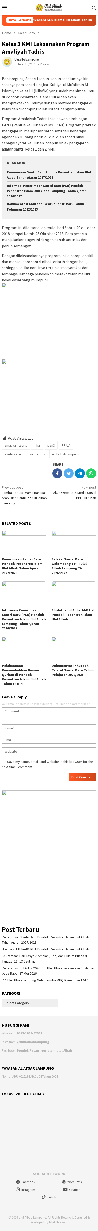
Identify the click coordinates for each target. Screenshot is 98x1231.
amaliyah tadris (16, 445)
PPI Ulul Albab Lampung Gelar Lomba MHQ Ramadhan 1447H (46, 980)
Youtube (74, 1190)
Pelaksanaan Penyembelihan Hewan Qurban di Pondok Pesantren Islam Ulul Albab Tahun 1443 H (24, 674)
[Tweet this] (69, 473)
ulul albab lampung (66, 454)
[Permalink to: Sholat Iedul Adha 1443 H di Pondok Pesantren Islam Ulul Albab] (74, 594)
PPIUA (66, 445)
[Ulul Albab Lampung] (49, 7)
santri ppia (37, 454)
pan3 (51, 445)
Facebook (28, 1182)
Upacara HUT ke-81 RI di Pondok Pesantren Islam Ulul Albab (45, 949)
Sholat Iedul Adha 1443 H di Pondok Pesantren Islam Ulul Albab (73, 614)
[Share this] (57, 473)
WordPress (74, 1182)
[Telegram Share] (80, 473)
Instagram (28, 1190)
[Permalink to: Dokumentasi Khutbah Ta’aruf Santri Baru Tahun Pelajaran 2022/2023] (74, 649)
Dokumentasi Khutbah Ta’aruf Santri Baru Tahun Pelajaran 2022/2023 (73, 670)
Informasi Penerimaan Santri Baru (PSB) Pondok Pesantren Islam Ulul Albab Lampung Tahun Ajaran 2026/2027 (47, 191)
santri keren (14, 454)
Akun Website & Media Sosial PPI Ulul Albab (74, 492)
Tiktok (51, 1197)
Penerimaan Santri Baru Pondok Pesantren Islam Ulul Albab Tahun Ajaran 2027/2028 (22, 566)
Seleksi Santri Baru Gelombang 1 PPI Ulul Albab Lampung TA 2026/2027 (69, 566)
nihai (37, 445)
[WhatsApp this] (91, 473)
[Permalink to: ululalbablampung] (7, 61)
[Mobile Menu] (6, 7)
